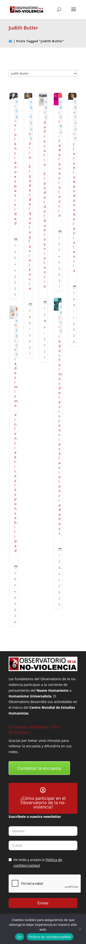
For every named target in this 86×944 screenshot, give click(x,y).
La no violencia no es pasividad (14, 196)
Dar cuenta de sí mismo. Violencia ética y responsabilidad (14, 466)
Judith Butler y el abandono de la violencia (72, 219)
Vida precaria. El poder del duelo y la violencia (28, 225)
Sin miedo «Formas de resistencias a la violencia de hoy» (58, 453)
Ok (19, 937)
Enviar (43, 903)
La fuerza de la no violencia (58, 192)
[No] (80, 928)
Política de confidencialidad (50, 937)
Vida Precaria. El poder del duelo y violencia (43, 227)
